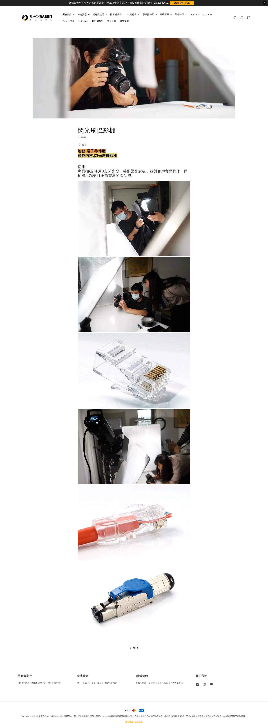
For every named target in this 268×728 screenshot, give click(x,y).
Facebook (207, 14)
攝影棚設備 (115, 14)
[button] (235, 17)
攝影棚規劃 (97, 21)
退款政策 (139, 722)
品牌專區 (164, 14)
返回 (136, 648)
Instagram (83, 21)
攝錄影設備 (98, 14)
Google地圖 (68, 21)
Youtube (194, 14)
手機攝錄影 (148, 14)
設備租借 (179, 14)
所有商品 (67, 14)
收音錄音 (131, 14)
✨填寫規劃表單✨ (182, 3)
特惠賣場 (82, 14)
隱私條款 (129, 722)
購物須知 (124, 21)
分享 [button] (84, 144)
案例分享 (111, 21)
